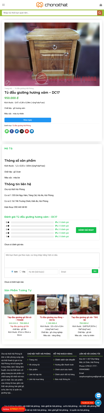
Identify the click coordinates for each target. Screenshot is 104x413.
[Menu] (3, 5)
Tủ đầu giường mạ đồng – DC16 (52, 318)
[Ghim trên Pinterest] (27, 131)
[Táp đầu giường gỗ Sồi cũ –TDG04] (19, 304)
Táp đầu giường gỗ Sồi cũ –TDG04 (19, 318)
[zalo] (98, 396)
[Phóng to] (7, 82)
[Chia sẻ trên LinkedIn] (32, 131)
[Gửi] (99, 12)
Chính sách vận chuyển (65, 359)
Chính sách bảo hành (63, 370)
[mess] (98, 403)
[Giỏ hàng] (101, 5)
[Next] (99, 318)
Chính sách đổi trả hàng (65, 374)
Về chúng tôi (34, 365)
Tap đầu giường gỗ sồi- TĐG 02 (84, 318)
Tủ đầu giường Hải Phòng (24, 88)
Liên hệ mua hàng (36, 379)
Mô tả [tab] (8, 148)
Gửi (95, 271)
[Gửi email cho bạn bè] (22, 131)
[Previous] (4, 318)
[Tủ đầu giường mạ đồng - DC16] (52, 304)
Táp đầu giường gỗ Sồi (19, 326)
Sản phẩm (33, 370)
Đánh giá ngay (86, 230)
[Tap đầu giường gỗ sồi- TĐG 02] (85, 304)
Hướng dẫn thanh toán (64, 365)
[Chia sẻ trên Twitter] (17, 131)
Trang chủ (8, 88)
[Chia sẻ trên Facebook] (12, 131)
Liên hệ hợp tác (35, 374)
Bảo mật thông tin (62, 379)
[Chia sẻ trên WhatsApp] (7, 131)
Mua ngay (27, 120)
